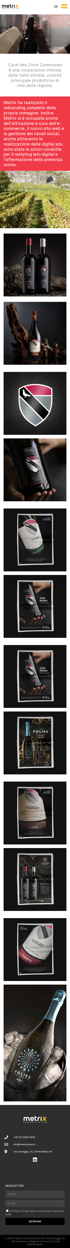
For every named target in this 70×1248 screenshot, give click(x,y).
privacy (16, 1214)
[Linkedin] (35, 1159)
